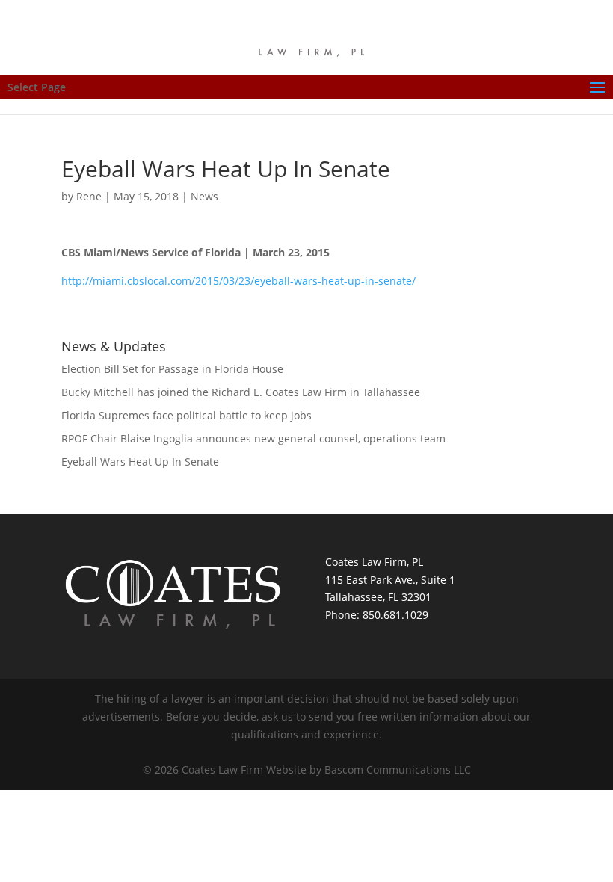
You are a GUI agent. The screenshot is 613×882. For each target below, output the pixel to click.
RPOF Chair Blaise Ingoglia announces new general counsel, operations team (253, 438)
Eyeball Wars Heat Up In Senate (140, 461)
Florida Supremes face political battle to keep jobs (186, 415)
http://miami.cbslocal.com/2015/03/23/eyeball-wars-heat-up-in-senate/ (238, 281)
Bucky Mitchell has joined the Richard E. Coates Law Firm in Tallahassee (240, 392)
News (204, 196)
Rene (89, 196)
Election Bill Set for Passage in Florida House (172, 369)
